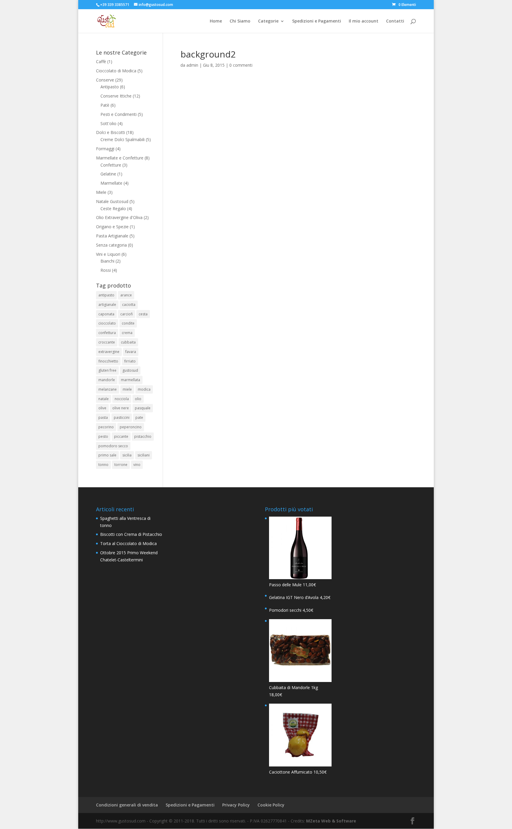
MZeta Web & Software (331, 821)
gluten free (107, 370)
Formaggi (105, 148)
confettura (107, 332)
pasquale (143, 407)
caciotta (128, 304)
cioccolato (107, 323)
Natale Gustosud (112, 201)
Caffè (101, 61)
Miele (101, 192)
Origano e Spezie (112, 226)
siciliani (143, 455)
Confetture (110, 165)
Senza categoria (111, 245)
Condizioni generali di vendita (127, 805)
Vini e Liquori (108, 254)
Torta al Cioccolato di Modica (128, 543)
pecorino (106, 426)
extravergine (108, 351)
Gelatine (108, 174)
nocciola (122, 398)
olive (102, 407)
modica (144, 389)
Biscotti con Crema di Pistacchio (131, 534)
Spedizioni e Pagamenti (316, 21)
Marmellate (111, 183)
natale (103, 398)
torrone (120, 464)
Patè (104, 105)
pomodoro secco (113, 445)
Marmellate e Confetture (119, 158)
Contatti (395, 21)
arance (126, 295)
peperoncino (131, 426)
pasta (103, 417)
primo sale (107, 455)
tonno (103, 464)
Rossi (105, 270)
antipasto (106, 295)
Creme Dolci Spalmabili (122, 139)
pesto (103, 436)
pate (139, 417)
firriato (130, 361)
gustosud (130, 370)
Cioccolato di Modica (116, 71)
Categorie (268, 21)
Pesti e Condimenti (118, 114)
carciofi (126, 314)
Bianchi (107, 261)
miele (127, 389)
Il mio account (363, 21)
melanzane (107, 389)
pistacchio (142, 436)
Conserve (105, 80)
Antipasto (109, 87)
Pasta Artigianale (112, 236)
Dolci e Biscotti (110, 132)
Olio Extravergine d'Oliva (119, 217)
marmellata (130, 379)
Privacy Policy (236, 805)
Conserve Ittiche (116, 96)
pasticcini (121, 417)
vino (136, 464)
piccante (121, 436)
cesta (143, 314)
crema (127, 332)
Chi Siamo (240, 21)
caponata (106, 314)
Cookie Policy (270, 805)
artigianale (107, 304)
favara (130, 351)
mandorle (106, 379)
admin (192, 65)
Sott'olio (108, 123)
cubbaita (128, 342)
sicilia (127, 455)
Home (216, 21)
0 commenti (240, 65)
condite (128, 323)
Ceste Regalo (113, 208)
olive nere (120, 407)
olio (138, 398)
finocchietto (108, 361)
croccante (106, 342)
